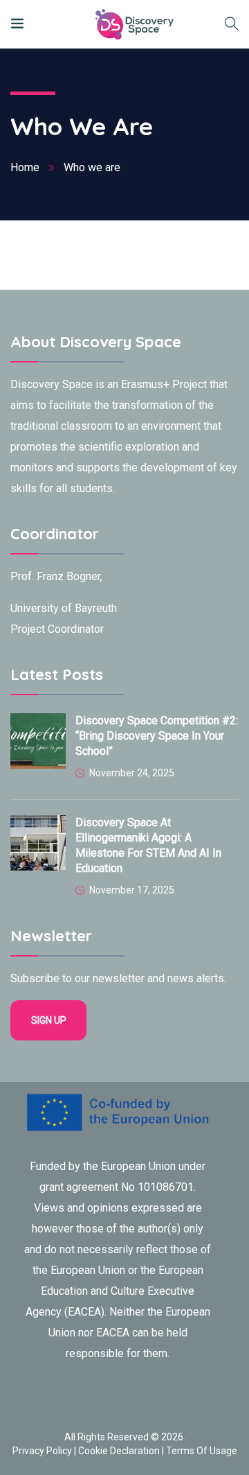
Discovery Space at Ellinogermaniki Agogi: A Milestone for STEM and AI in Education (148, 845)
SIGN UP (48, 1020)
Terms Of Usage (201, 1450)
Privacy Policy (42, 1450)
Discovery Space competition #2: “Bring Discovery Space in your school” (156, 736)
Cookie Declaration (119, 1450)
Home (24, 167)
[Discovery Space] (107, 23)
